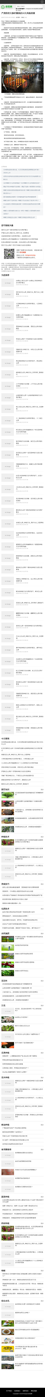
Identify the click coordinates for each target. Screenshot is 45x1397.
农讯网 (41, 8)
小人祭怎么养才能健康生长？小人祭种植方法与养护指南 (19, 763)
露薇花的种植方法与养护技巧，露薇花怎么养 (16, 780)
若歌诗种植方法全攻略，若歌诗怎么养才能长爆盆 (17, 767)
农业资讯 (36, 8)
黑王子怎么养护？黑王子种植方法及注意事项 (16, 245)
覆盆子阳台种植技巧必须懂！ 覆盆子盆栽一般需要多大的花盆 (22, 186)
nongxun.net (29, 8)
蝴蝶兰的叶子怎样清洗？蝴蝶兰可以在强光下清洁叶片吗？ (21, 200)
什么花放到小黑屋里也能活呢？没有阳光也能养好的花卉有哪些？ (21, 205)
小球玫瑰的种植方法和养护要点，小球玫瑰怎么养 (17, 759)
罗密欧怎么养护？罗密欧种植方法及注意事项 (16, 771)
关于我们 (9, 1391)
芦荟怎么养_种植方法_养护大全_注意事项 (15, 233)
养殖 (22, 17)
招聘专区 (26, 1391)
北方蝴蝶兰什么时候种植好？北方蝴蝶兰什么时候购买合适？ (21, 183)
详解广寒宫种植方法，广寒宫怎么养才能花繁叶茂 (17, 775)
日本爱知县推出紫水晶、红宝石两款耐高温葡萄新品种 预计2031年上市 (21, 171)
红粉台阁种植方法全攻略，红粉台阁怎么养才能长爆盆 (19, 242)
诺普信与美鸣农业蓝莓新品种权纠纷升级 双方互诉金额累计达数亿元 (22, 178)
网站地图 (34, 1391)
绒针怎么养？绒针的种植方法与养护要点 (14, 230)
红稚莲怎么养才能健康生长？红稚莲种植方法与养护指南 (19, 239)
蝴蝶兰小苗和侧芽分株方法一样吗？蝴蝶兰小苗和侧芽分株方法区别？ (21, 212)
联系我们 (17, 1391)
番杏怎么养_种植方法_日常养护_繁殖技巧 (15, 784)
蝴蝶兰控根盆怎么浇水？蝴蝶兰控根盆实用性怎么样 (19, 217)
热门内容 (18, 10)
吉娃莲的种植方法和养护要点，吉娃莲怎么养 (16, 236)
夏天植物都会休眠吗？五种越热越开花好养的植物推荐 (19, 197)
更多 (42, 789)
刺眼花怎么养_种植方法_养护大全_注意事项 (15, 754)
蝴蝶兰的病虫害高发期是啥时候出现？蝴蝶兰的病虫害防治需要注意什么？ (21, 191)
